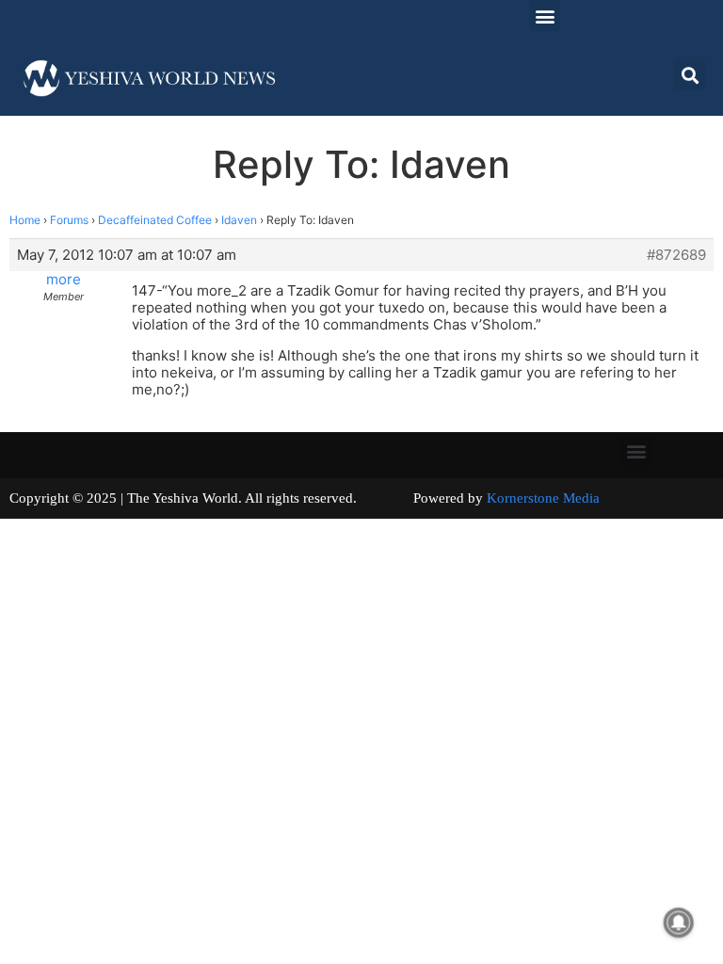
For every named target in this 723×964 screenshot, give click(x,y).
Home (24, 220)
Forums (69, 220)
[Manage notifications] (679, 923)
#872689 (676, 255)
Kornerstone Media (543, 498)
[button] (544, 15)
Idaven (239, 220)
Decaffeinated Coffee (155, 220)
